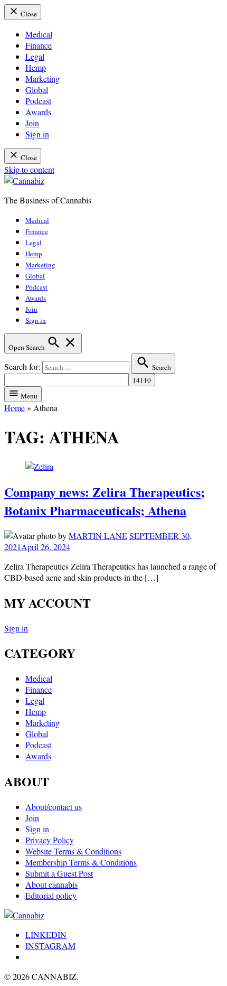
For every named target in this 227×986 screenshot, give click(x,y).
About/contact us (53, 806)
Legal (34, 56)
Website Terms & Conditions (73, 851)
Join (32, 122)
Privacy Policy (49, 839)
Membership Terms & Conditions (81, 862)
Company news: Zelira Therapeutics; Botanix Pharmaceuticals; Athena (104, 500)
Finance (38, 45)
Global (36, 89)
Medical (38, 34)
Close (28, 13)
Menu (28, 396)
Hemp (35, 67)
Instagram (50, 945)
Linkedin (46, 934)
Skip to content (29, 169)
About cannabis (51, 884)
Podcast (38, 100)
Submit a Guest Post (59, 873)
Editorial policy (51, 895)
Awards (38, 111)
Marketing (42, 78)
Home (14, 407)
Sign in (37, 133)
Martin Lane (98, 535)
